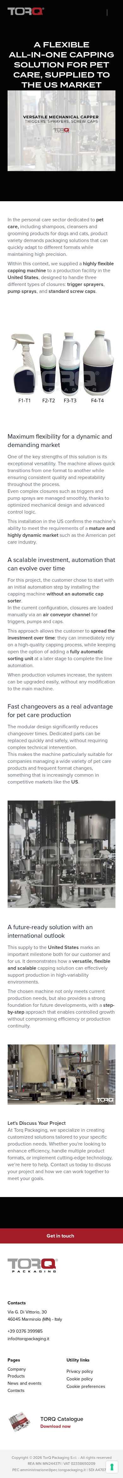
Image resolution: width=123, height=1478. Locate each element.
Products (16, 1376)
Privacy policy (80, 1371)
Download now (55, 1426)
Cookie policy (80, 1379)
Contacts (16, 1390)
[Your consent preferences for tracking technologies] (112, 1467)
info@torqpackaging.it (28, 1339)
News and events (25, 1383)
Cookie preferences (86, 1386)
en (112, 12)
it (102, 12)
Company (17, 1369)
